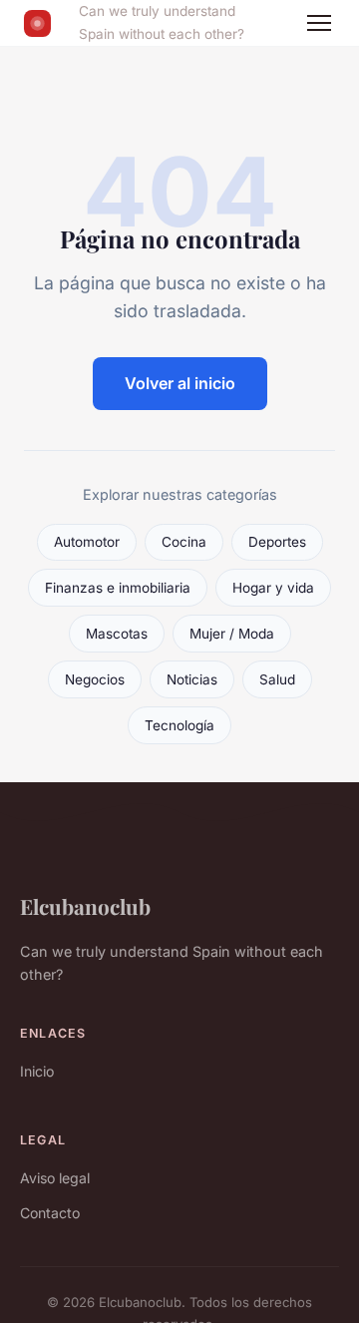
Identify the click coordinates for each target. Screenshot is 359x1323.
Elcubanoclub (85, 906)
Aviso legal (55, 1177)
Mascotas (117, 634)
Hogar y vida (273, 588)
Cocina (184, 542)
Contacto (50, 1212)
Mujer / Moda (231, 634)
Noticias (192, 679)
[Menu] (319, 23)
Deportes (277, 542)
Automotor (87, 542)
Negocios (95, 679)
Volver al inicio (180, 383)
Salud (277, 679)
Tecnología (179, 725)
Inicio (37, 1071)
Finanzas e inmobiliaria (117, 588)
